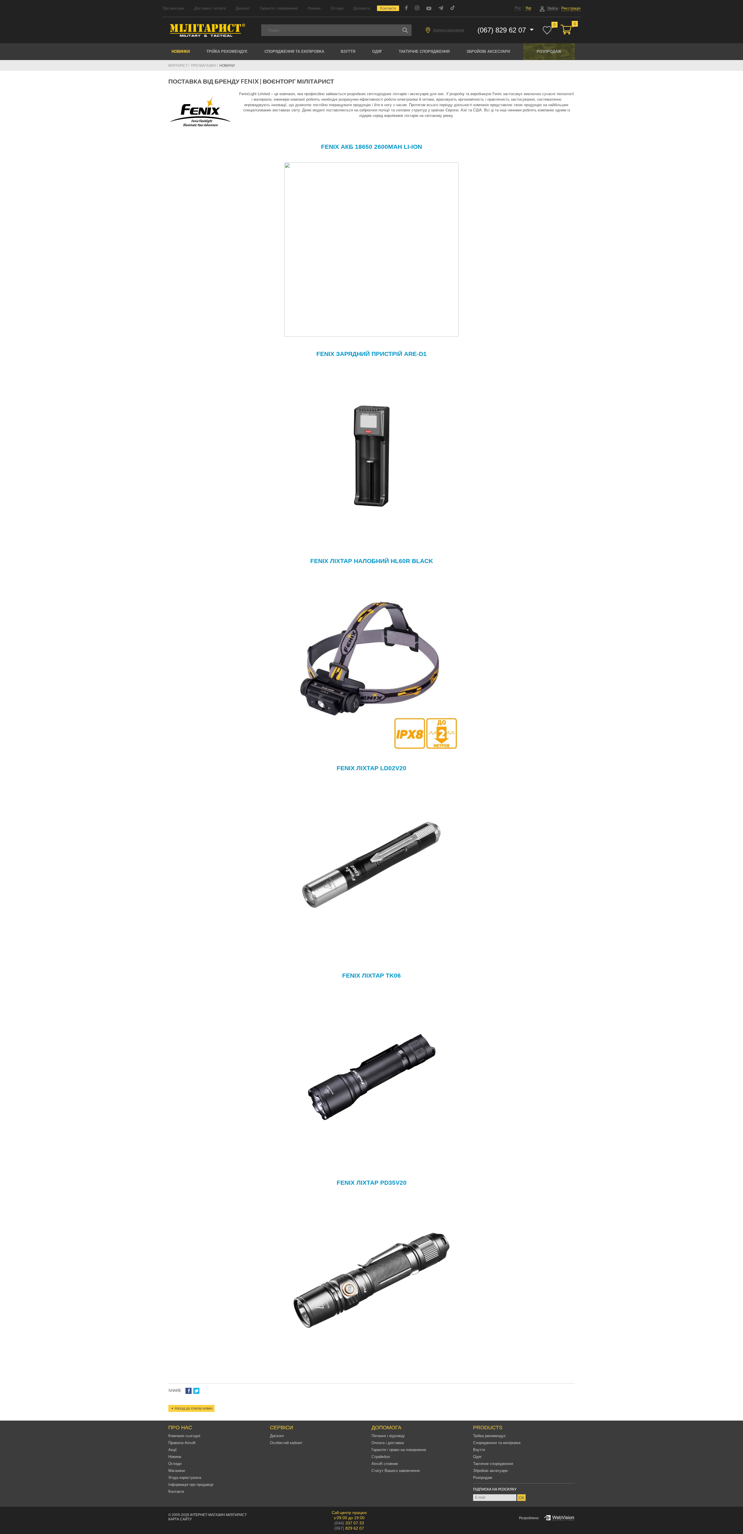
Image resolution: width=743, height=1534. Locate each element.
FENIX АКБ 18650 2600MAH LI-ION (371, 146)
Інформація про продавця (190, 1484)
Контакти (388, 8)
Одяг (377, 51)
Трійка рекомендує (227, 51)
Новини (314, 8)
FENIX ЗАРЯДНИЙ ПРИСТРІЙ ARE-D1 (371, 353)
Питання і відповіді (388, 1436)
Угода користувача (184, 1477)
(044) (349, 1523)
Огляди (336, 8)
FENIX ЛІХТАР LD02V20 (371, 768)
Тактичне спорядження (424, 51)
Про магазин (173, 8)
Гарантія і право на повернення (399, 1450)
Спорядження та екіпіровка (294, 51)
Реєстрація (570, 8)
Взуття (348, 51)
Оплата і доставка (388, 1443)
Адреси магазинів (448, 30)
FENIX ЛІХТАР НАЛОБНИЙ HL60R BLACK (371, 561)
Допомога (361, 8)
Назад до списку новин (193, 1408)
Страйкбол (381, 1457)
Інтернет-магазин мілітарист (218, 1515)
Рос (518, 8)
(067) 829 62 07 (502, 30)
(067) (349, 1528)
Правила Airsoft (182, 1443)
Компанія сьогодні (184, 1436)
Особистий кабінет (286, 1443)
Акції (172, 1450)
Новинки (181, 51)
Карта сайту (180, 1519)
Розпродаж (549, 51)
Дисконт (243, 8)
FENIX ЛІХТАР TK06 (371, 975)
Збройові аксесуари (488, 51)
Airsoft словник (385, 1463)
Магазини (176, 1470)
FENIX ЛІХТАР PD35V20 (372, 1182)
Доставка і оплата (210, 8)
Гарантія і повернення (279, 8)
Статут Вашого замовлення (396, 1470)
